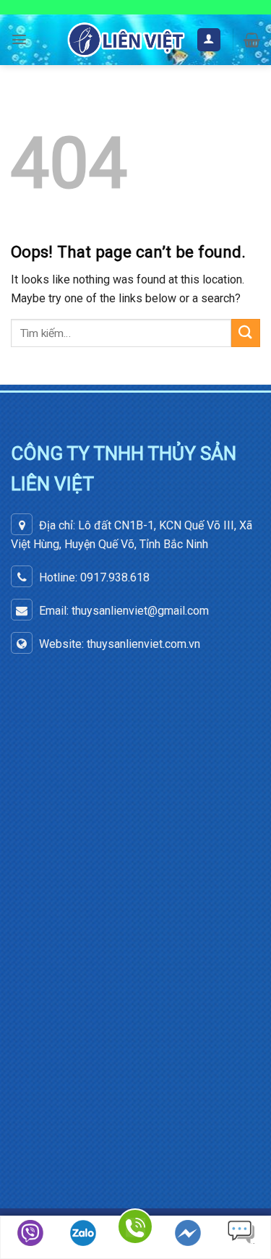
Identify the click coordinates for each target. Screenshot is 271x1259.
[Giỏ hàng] (252, 40)
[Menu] (19, 39)
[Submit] (245, 333)
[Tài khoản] (209, 40)
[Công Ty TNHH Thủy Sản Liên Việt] (126, 39)
